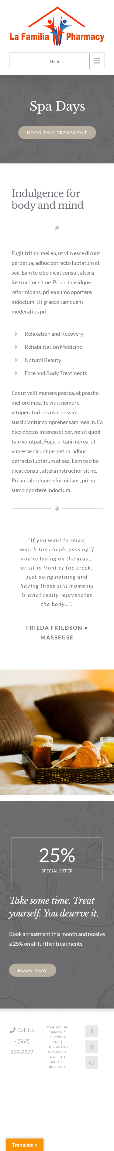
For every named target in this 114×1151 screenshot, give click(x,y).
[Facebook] (91, 1027)
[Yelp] (91, 1043)
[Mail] (91, 1059)
